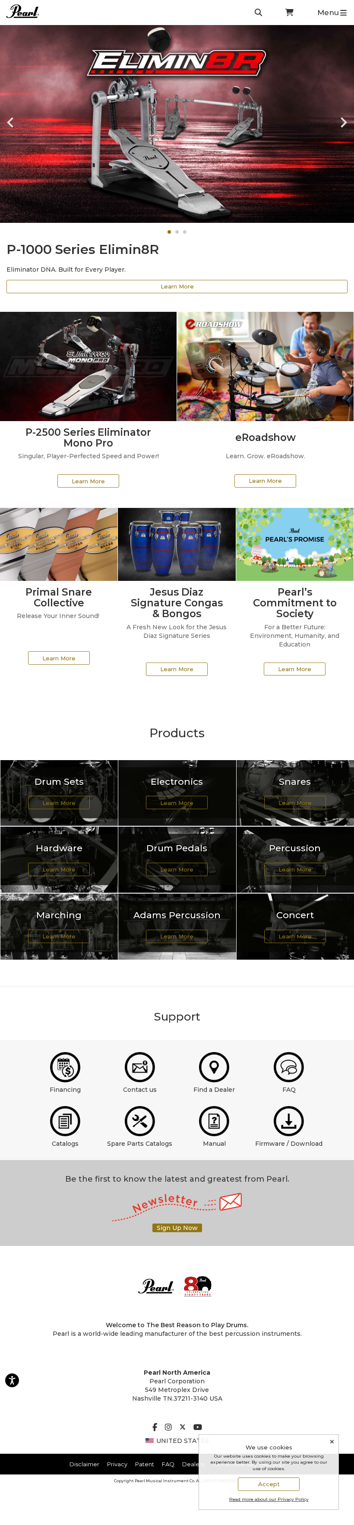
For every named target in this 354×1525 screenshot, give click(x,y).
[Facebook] (154, 1428)
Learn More (177, 286)
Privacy (117, 1464)
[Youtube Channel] (197, 1428)
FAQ (289, 1090)
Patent (144, 1464)
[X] (183, 1428)
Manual (214, 1144)
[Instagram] (168, 1428)
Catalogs (65, 1144)
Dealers (193, 1464)
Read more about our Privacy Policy (269, 1499)
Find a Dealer (214, 1090)
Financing (65, 1090)
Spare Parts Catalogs (139, 1144)
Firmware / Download (288, 1144)
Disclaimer (84, 1464)
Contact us (140, 1090)
